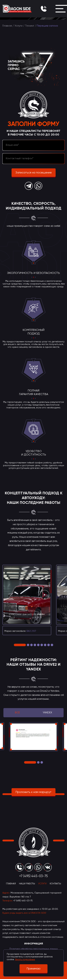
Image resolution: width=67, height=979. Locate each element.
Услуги (18, 26)
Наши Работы (27, 884)
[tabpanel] (27, 600)
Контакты (55, 884)
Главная (7, 26)
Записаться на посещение (33, 172)
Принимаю (33, 968)
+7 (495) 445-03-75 (23, 901)
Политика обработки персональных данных (33, 949)
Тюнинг (29, 26)
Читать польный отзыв (40, 744)
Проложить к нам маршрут (33, 792)
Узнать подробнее (25, 959)
